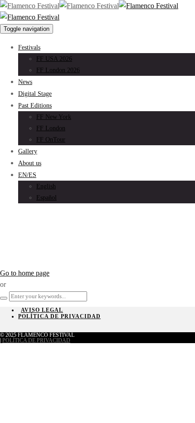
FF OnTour (50, 139)
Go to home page (24, 273)
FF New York (53, 116)
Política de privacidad (59, 316)
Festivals (29, 47)
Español (46, 197)
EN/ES (27, 175)
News (25, 82)
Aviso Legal (42, 310)
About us (29, 163)
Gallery (27, 151)
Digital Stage (35, 93)
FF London (50, 128)
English (46, 186)
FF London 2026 (58, 70)
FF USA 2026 (54, 58)
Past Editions (35, 105)
